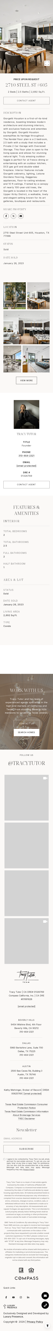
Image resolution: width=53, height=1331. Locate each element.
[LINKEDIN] (28, 1297)
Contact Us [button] (26, 723)
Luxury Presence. (13, 1316)
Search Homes (26, 732)
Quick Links (9, 1287)
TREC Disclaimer (26, 1118)
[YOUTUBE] (13, 1297)
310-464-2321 (27, 455)
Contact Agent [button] (26, 100)
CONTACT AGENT (26, 484)
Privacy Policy (28, 1170)
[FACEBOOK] (6, 1297)
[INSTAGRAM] (21, 1297)
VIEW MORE (26, 380)
